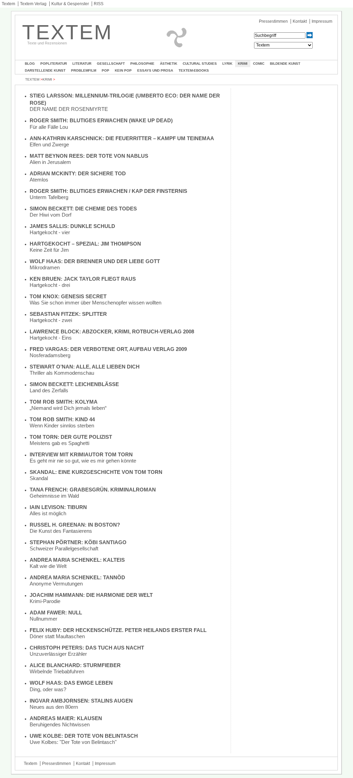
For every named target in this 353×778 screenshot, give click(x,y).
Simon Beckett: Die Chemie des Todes (83, 208)
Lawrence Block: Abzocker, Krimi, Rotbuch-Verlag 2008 (112, 331)
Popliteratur (53, 63)
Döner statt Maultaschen (57, 636)
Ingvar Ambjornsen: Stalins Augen (81, 701)
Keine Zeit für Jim (49, 250)
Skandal (39, 478)
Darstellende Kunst (45, 70)
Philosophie (142, 63)
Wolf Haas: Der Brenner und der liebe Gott (95, 261)
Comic (258, 63)
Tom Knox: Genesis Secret (68, 296)
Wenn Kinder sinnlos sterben (62, 425)
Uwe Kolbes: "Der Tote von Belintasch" (73, 742)
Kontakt (300, 21)
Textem (8, 3)
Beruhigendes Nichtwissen (60, 724)
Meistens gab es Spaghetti (59, 443)
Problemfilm (83, 70)
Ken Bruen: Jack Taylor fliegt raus (83, 279)
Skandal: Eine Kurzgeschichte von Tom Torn (96, 472)
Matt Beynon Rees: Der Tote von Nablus (89, 156)
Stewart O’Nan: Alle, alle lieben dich (85, 367)
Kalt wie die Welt (48, 566)
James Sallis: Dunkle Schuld (72, 226)
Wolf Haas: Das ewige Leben (71, 683)
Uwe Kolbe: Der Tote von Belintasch (84, 736)
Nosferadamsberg (50, 355)
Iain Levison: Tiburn (58, 507)
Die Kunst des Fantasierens (61, 531)
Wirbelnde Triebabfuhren (57, 671)
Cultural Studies (200, 63)
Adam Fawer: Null (56, 612)
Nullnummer (43, 619)
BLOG (30, 63)
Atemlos (39, 180)
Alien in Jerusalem (50, 162)
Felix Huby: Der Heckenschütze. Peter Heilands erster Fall (118, 630)
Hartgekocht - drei (50, 285)
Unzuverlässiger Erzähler (58, 654)
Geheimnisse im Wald (54, 496)
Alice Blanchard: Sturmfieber (75, 665)
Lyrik (227, 63)
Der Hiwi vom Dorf (50, 215)
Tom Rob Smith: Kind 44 (62, 419)
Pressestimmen (273, 21)
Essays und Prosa (155, 70)
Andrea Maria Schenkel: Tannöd (77, 577)
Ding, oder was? (48, 689)
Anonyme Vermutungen (56, 584)
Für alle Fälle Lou (49, 127)
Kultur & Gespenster (70, 3)
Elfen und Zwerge (49, 144)
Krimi (243, 63)
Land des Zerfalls (49, 390)
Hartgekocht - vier (50, 232)
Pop (105, 70)
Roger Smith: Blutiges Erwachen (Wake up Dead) (101, 120)
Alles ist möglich (48, 513)
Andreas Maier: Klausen (66, 718)
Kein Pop (123, 70)
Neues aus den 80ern (54, 707)
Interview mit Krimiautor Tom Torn (81, 454)
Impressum (322, 21)
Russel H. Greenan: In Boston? (75, 525)
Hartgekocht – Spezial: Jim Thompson (85, 244)
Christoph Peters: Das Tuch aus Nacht (87, 648)
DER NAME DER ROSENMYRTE (69, 109)
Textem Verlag (33, 3)
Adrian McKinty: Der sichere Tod (78, 173)
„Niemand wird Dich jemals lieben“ (68, 408)
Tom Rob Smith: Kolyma (64, 402)
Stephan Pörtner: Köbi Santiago (78, 542)
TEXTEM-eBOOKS (194, 70)
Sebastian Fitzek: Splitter (68, 314)
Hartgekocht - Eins (51, 338)
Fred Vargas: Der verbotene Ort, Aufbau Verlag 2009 (108, 349)
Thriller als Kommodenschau (62, 373)
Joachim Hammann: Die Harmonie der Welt (91, 595)
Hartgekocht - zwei (51, 320)
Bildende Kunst (285, 63)
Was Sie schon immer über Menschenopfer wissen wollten (95, 302)
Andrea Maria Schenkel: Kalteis (77, 560)
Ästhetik (168, 63)
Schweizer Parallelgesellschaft (64, 548)
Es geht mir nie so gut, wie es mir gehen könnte (83, 461)
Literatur (81, 63)
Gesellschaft (111, 63)
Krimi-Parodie (45, 601)
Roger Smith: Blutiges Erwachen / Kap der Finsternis (108, 191)
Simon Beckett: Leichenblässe (74, 384)
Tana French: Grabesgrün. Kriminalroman (93, 489)
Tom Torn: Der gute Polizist (71, 437)
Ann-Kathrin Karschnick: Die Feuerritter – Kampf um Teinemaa (122, 138)
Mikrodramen (45, 267)
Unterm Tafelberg (49, 197)
